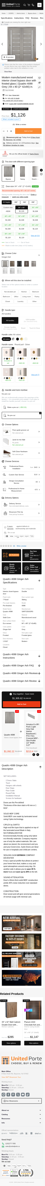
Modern (24, 641)
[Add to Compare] (39, 83)
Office (16, 296)
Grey (23, 629)
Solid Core (6, 617)
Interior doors (21, 13)
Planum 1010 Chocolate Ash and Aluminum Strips (32, 1023)
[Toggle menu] (39, 5)
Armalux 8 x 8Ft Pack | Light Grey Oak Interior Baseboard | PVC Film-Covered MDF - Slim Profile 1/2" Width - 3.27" (32, 734)
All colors (6, 339)
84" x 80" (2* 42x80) (29, 623)
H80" (16, 202)
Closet (5, 647)
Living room (26, 296)
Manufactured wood (29, 617)
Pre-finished (7, 606)
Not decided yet (10, 292)
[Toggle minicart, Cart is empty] (29, 5)
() (14, 124)
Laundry (20, 301)
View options (11, 1043)
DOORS (11, 13)
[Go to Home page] (11, 5)
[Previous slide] (41, 174)
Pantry (37, 296)
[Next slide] (41, 170)
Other (34, 301)
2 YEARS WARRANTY (10, 527)
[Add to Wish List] (39, 78)
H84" (24, 202)
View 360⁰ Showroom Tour (11, 1077)
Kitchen (24, 292)
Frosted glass (27, 635)
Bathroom (6, 296)
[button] (11, 555)
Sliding (24, 600)
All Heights (6, 202)
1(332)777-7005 (10, 1143)
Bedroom (35, 292)
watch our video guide (20, 197)
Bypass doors (32, 13)
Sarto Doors (34, 154)
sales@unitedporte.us (12, 1146)
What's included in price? (11, 119)
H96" (33, 202)
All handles (10, 320)
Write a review (21, 124)
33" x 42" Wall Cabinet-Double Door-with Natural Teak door (11, 1023)
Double (24, 591)
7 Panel (5, 600)
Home (4, 13)
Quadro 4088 (9, 735)
